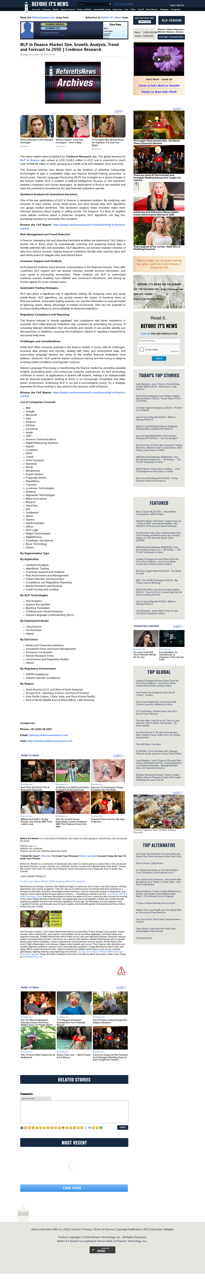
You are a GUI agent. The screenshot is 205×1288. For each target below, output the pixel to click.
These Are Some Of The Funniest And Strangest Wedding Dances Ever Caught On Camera (110, 1057)
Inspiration (117, 9)
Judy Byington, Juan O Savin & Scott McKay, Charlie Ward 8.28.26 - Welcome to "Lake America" (158, 386)
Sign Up (180, 5)
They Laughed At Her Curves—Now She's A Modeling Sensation (156, 248)
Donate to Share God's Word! (159, 91)
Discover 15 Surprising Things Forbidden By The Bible (107, 788)
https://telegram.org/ (172, 289)
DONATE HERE (144, 22)
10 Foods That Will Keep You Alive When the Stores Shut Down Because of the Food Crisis (158, 855)
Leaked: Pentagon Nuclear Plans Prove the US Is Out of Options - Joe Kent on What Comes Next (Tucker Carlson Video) (157, 561)
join (34, 846)
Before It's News (50, 3)
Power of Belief (84, 9)
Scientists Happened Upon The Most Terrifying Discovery (154, 831)
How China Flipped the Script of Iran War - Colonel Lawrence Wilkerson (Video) (157, 703)
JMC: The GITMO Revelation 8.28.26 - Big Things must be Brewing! (157, 581)
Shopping (164, 9)
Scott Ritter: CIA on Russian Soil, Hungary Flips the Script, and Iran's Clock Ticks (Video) (158, 752)
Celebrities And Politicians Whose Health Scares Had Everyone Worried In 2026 (156, 213)
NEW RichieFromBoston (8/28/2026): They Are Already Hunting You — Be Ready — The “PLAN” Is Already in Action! (158, 459)
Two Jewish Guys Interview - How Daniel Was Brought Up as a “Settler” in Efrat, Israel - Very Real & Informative (158, 882)
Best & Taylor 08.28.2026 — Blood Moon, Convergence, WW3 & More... (156, 513)
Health (56, 9)
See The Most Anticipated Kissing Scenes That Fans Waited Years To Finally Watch (36, 1022)
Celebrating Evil (144, 938)
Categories (175, 9)
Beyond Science (68, 9)
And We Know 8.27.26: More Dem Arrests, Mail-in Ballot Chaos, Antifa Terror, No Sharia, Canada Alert (158, 735)
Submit (159, 358)
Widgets (169, 1229)
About (34, 1229)
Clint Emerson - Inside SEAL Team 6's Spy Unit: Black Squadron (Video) (157, 612)
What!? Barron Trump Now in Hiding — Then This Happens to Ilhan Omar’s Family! (158, 470)
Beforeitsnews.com (43, 17)
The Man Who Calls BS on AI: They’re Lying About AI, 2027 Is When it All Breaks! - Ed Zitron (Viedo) (157, 723)
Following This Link (33, 957)
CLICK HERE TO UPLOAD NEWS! (171, 37)
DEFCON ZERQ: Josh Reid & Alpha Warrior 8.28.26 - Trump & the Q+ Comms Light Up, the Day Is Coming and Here (159, 592)
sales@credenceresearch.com (48, 735)
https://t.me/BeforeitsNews (148, 299)
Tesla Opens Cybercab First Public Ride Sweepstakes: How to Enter (156, 930)
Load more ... (74, 1188)
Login (172, 5)
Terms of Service (104, 1229)
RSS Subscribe (153, 1229)
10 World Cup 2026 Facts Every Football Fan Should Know (72, 788)
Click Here (46, 856)
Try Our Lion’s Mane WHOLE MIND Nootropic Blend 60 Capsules (52, 881)
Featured (36, 9)
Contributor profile (47, 35)
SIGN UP (145, 333)
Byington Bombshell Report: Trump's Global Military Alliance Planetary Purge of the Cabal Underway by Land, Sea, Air (158, 777)
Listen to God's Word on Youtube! (159, 85)
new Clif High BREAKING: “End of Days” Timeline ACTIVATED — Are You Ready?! (157, 437)
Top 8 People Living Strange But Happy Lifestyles (110, 1021)
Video (133, 9)
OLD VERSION (171, 20)
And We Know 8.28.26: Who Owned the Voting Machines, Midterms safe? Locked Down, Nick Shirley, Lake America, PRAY (159, 447)
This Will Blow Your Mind (148, 744)
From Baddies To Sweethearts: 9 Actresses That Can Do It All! (171, 656)
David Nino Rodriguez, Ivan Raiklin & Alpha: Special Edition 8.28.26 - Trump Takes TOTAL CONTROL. (158, 398)
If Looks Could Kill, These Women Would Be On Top (144, 654)
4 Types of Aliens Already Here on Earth (155, 903)
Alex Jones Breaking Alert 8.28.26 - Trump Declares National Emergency (157, 479)
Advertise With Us (51, 1229)
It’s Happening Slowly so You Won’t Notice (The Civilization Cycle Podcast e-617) (157, 871)
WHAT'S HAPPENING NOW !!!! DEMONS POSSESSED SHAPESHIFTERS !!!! (157, 427)
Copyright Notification (128, 1229)
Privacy (87, 1229)
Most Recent (152, 9)
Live (126, 9)
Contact (76, 1229)
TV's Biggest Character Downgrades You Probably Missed (71, 1022)
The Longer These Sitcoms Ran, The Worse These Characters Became (156, 142)
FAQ (66, 1229)
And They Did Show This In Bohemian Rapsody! (35, 788)
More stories (61, 35)
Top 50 (141, 9)
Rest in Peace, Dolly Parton (149, 863)
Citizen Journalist (88, 856)
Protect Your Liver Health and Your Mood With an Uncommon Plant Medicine (158, 911)
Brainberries (26, 784)
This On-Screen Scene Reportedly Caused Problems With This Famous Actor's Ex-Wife (71, 823)
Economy (46, 9)
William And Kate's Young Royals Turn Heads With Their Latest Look (36, 821)
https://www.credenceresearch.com (50, 741)
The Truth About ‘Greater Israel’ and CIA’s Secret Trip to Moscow (156, 712)
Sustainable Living (102, 9)
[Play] (159, 59)
